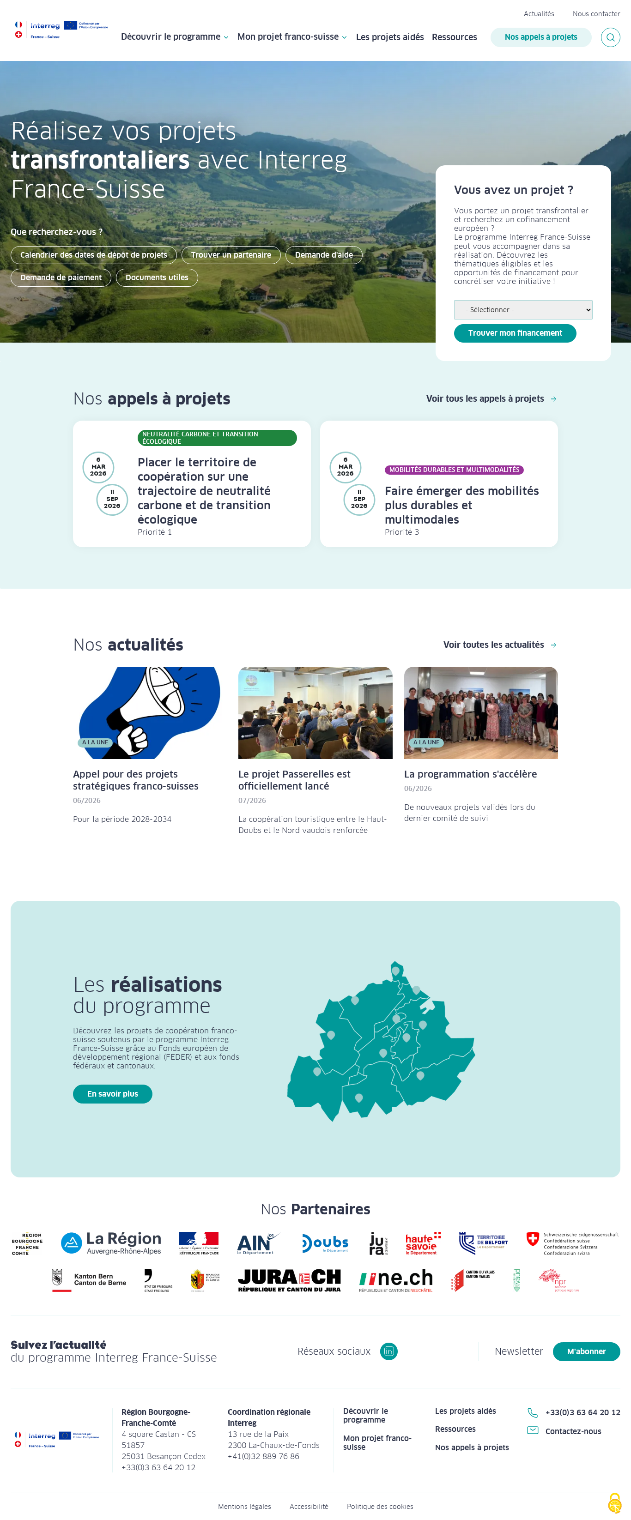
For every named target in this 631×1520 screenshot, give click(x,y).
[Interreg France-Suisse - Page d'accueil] (61, 31)
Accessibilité (309, 1506)
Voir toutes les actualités (493, 645)
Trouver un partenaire (231, 255)
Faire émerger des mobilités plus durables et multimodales (462, 505)
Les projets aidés (390, 37)
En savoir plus (112, 1094)
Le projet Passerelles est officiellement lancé (294, 780)
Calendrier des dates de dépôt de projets (93, 255)
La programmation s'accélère (470, 774)
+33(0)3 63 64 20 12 (583, 1412)
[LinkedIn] (389, 1351)
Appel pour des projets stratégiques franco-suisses (136, 780)
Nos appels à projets (541, 37)
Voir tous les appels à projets (485, 399)
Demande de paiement (61, 278)
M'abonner (586, 1352)
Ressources (454, 37)
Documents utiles (157, 278)
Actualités (539, 14)
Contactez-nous (573, 1431)
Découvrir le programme (170, 37)
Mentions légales (244, 1506)
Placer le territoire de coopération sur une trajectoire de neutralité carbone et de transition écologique (204, 491)
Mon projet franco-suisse (288, 37)
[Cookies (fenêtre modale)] (615, 1504)
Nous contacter (596, 14)
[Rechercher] (610, 37)
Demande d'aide (324, 255)
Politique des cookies (380, 1506)
